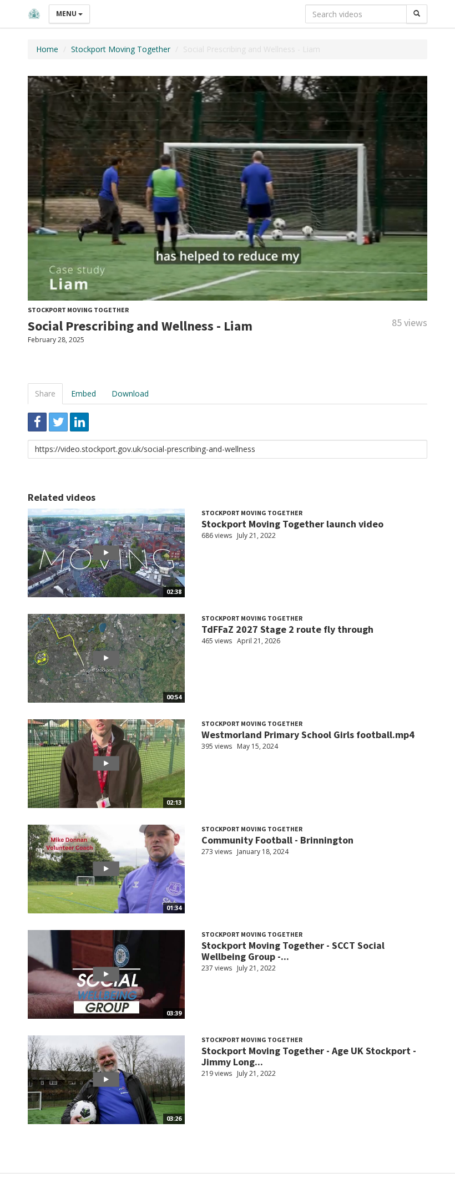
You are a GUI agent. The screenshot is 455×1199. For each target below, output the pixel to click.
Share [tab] (45, 393)
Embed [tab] (83, 393)
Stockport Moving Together (120, 49)
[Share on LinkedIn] (79, 422)
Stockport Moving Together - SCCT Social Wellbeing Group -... (293, 951)
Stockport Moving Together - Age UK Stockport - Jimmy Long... (308, 1056)
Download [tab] (130, 393)
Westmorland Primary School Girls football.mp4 (307, 734)
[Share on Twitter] (58, 422)
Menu (67, 13)
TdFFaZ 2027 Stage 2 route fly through (287, 629)
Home (47, 49)
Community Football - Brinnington (277, 840)
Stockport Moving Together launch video (292, 523)
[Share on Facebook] (37, 422)
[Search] (416, 13)
